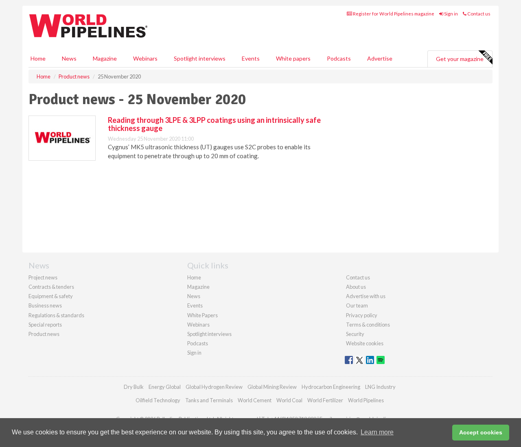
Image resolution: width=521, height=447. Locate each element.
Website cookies (364, 343)
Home (38, 58)
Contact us (478, 13)
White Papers (202, 315)
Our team (357, 305)
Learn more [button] (377, 432)
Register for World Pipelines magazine (393, 13)
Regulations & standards (56, 315)
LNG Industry (380, 387)
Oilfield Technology (158, 400)
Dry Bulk (134, 387)
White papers (293, 58)
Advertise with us (365, 296)
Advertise (379, 58)
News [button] (69, 58)
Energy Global (165, 387)
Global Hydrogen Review (214, 387)
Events (251, 58)
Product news (43, 334)
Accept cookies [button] (480, 432)
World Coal (289, 400)
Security (355, 334)
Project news (42, 277)
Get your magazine (460, 58)
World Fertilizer (325, 400)
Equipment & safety (50, 296)
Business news (45, 305)
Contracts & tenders (51, 286)
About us (356, 286)
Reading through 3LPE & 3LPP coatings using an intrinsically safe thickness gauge (214, 124)
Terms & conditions (368, 324)
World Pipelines (366, 400)
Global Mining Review (272, 387)
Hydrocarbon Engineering (331, 387)
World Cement (254, 400)
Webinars (145, 58)
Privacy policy (361, 315)
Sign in (450, 13)
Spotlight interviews (199, 58)
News (193, 296)
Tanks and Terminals (209, 400)
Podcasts (339, 58)
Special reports (45, 324)
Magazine (105, 58)
